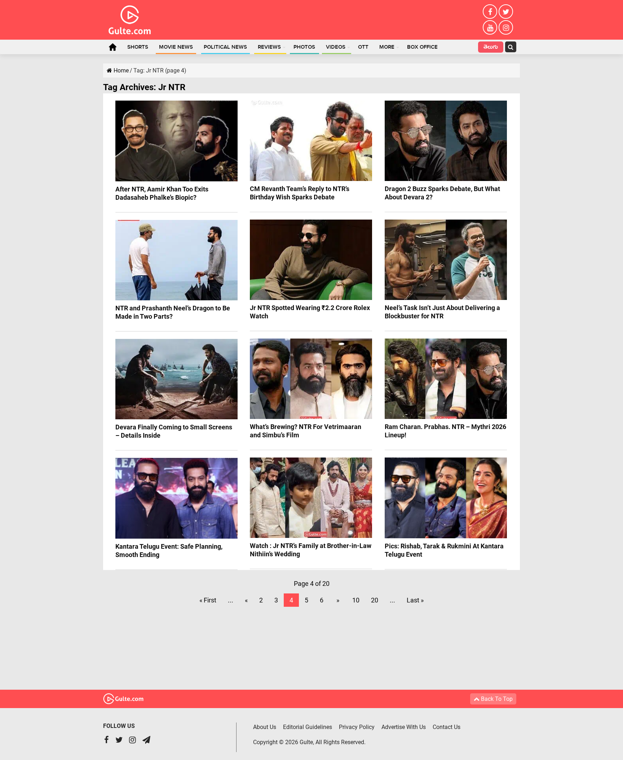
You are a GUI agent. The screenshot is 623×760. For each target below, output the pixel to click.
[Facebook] (490, 11)
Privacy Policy (357, 727)
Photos (304, 47)
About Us (264, 727)
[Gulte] (130, 18)
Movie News (176, 47)
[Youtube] (490, 27)
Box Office (422, 47)
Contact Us (446, 727)
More (386, 47)
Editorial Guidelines (307, 727)
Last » (415, 600)
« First (207, 600)
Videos (335, 47)
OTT (363, 47)
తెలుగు (490, 48)
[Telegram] (146, 740)
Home (112, 47)
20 (374, 600)
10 (355, 600)
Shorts (137, 47)
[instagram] (506, 27)
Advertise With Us (403, 727)
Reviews (269, 47)
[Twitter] (506, 11)
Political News (225, 47)
